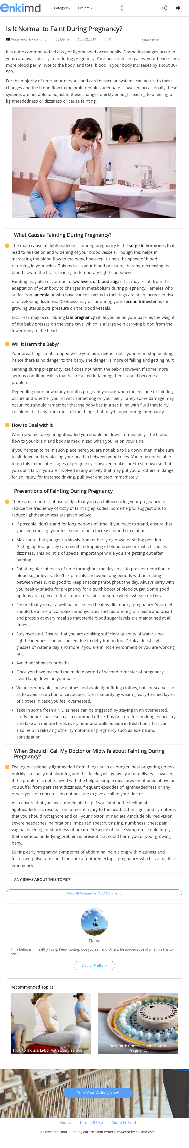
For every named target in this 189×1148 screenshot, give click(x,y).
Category (61, 8)
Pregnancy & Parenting (29, 39)
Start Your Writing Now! (98, 1092)
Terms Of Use (91, 1122)
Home (65, 1122)
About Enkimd (124, 1122)
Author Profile (93, 965)
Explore (84, 8)
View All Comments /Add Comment (94, 893)
